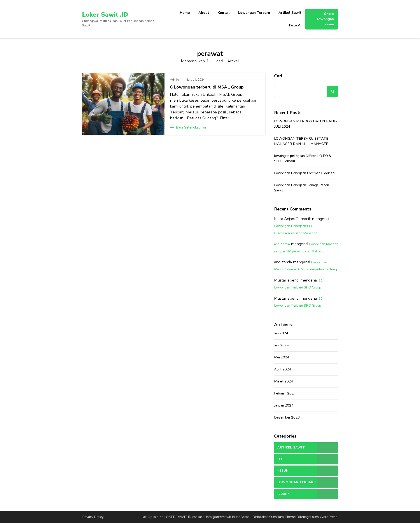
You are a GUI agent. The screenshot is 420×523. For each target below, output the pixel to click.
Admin (174, 80)
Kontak (224, 12)
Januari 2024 (284, 405)
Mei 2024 (281, 357)
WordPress (328, 516)
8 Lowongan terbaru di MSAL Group (207, 87)
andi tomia (282, 244)
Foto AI (295, 25)
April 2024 (282, 369)
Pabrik (283, 494)
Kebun (283, 471)
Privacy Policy (92, 516)
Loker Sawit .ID (105, 14)
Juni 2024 (281, 345)
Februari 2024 (285, 393)
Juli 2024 (281, 333)
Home (185, 12)
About (203, 12)
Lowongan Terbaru (254, 12)
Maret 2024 (283, 381)
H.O (280, 459)
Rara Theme (286, 516)
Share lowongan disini (325, 19)
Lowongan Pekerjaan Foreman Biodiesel (305, 173)
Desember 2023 (287, 417)
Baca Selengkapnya (191, 127)
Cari (278, 76)
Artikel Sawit (289, 12)
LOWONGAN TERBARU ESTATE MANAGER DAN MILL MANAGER (301, 141)
